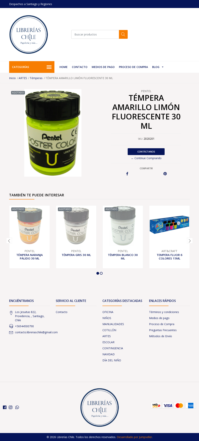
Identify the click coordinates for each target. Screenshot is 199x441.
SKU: (140, 138)
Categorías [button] (20, 67)
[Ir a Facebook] (4, 407)
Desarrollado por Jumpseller (134, 437)
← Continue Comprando (146, 158)
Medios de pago (103, 67)
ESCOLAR (108, 342)
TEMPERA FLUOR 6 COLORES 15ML (169, 256)
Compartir (146, 168)
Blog (155, 67)
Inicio (12, 78)
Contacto (79, 67)
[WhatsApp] (17, 407)
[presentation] (9, 240)
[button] (98, 273)
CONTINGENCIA (112, 348)
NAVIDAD (108, 354)
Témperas (36, 78)
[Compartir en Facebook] (127, 174)
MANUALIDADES (113, 324)
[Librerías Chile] (28, 34)
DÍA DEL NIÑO (111, 360)
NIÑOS (106, 318)
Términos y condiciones (164, 312)
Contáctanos (146, 151)
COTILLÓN (109, 330)
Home (63, 67)
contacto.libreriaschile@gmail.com (36, 332)
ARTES (23, 78)
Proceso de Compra (133, 67)
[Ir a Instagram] (10, 407)
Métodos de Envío (160, 336)
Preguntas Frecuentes (163, 330)
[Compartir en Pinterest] (165, 174)
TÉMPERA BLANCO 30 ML (123, 256)
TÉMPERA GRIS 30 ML (76, 255)
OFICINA (107, 312)
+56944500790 (24, 326)
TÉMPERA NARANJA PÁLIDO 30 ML (29, 256)
